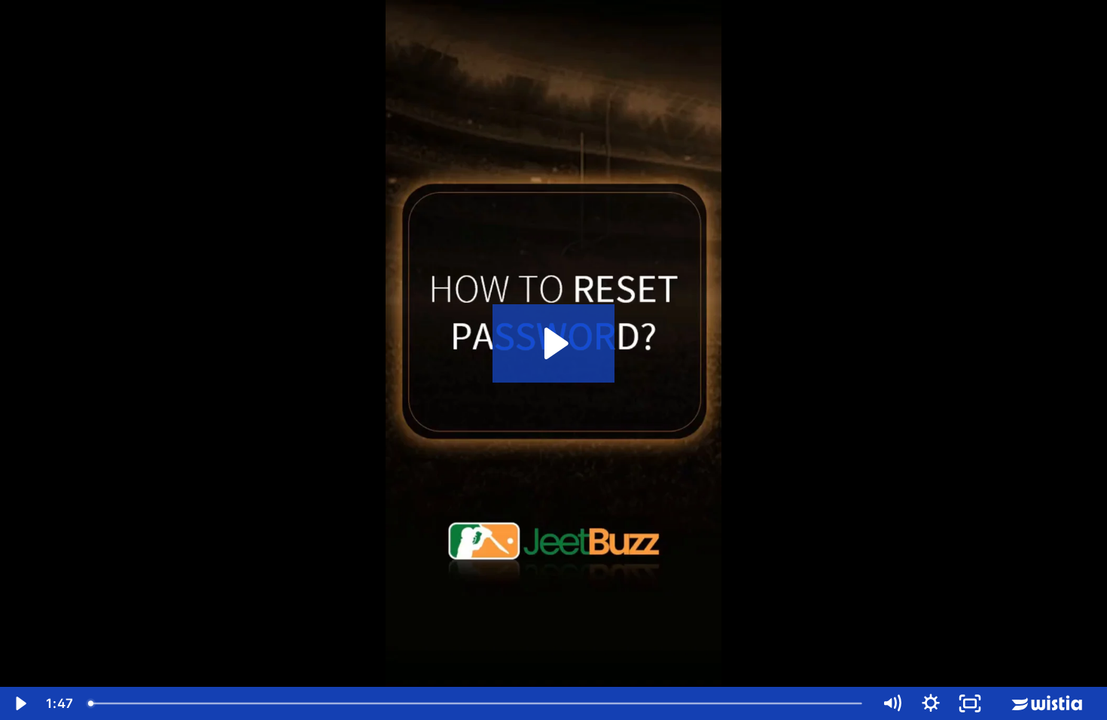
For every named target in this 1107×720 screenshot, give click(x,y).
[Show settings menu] (930, 703)
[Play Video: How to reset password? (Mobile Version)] (554, 343)
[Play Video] (19, 703)
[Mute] (891, 703)
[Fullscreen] (970, 703)
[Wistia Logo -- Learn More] (1048, 703)
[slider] (476, 703)
